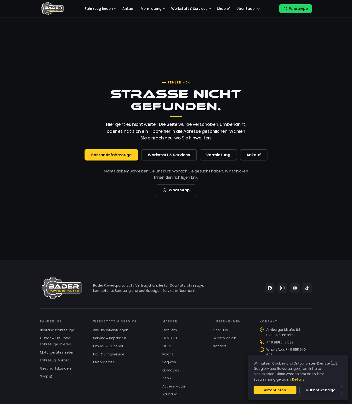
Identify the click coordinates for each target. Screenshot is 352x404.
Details (298, 379)
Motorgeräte (104, 362)
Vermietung (151, 8)
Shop (221, 8)
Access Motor (173, 386)
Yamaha (169, 394)
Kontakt (220, 346)
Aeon (166, 378)
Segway (169, 362)
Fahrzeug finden (99, 8)
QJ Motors (170, 370)
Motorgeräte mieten (57, 352)
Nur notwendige (320, 390)
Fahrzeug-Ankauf (55, 360)
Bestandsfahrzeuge (111, 155)
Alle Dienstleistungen (110, 330)
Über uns (220, 330)
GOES (166, 346)
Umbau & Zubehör (108, 346)
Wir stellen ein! (225, 338)
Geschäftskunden (55, 368)
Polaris (167, 354)
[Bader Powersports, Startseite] (52, 8)
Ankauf (128, 8)
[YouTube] (295, 288)
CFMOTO (169, 338)
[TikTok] (307, 288)
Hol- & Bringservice (108, 354)
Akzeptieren (275, 390)
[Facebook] (270, 288)
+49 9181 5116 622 (279, 342)
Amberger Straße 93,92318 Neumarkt (283, 332)
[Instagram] (282, 288)
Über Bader (246, 8)
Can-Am (169, 330)
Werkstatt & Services (189, 8)
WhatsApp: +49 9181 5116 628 (286, 352)
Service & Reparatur (109, 338)
